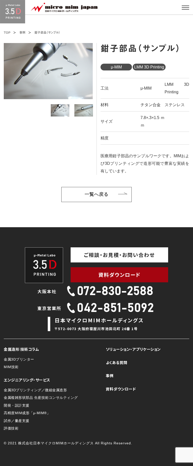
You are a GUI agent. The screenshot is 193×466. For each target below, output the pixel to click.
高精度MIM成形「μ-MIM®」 (27, 413)
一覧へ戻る (101, 194)
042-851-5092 (115, 308)
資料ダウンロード (119, 274)
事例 (22, 32)
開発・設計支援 (16, 405)
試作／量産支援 (16, 421)
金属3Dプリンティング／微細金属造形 (35, 390)
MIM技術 (11, 367)
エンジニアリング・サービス (27, 379)
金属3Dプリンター (19, 359)
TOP (7, 32)
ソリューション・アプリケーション (133, 349)
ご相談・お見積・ (119, 254)
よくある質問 (116, 362)
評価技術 (11, 428)
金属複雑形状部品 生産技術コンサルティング (41, 398)
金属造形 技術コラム (21, 349)
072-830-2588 (115, 291)
